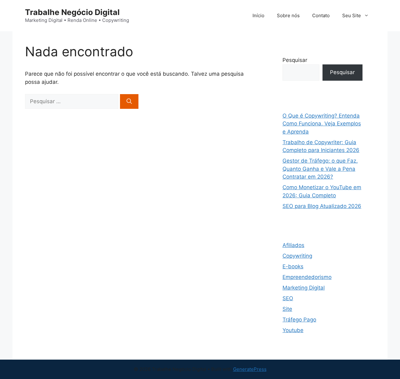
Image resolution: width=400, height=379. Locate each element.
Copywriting (297, 256)
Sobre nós (288, 15)
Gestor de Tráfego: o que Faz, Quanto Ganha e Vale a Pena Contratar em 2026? (320, 169)
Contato (321, 15)
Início (258, 15)
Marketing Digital (303, 288)
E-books (292, 266)
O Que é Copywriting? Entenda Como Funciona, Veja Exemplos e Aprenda (321, 124)
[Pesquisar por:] (72, 101)
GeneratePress (250, 369)
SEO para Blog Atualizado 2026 (321, 206)
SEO (287, 298)
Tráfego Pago (299, 319)
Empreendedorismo (307, 277)
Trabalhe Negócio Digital (72, 12)
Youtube (292, 330)
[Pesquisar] (129, 101)
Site (287, 309)
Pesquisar (294, 60)
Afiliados (293, 245)
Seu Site (351, 15)
